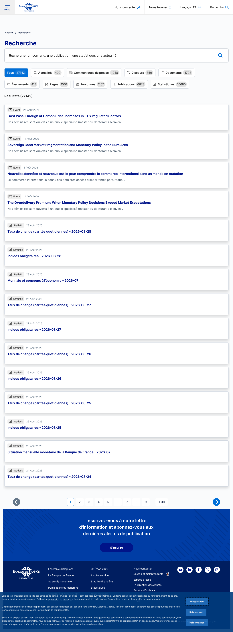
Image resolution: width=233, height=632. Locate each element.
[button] (219, 7)
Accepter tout (196, 601)
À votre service (100, 575)
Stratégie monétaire (60, 581)
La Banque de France (61, 575)
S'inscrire (116, 547)
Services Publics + (144, 590)
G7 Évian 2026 (99, 568)
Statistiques (98, 587)
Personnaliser (196, 622)
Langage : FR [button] (188, 7)
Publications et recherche (63, 587)
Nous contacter (142, 568)
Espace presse (142, 579)
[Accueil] (26, 573)
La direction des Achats (147, 584)
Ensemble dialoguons (60, 568)
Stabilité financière (102, 581)
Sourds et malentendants (148, 573)
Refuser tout (196, 612)
